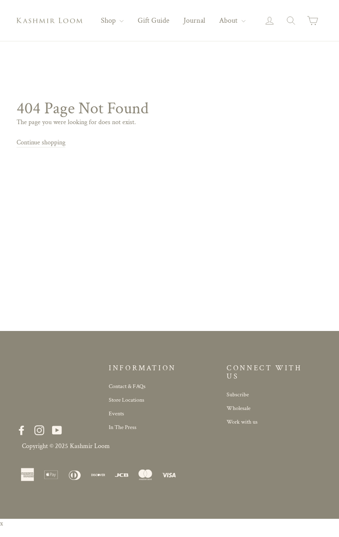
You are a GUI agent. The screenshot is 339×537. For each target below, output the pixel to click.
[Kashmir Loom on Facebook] (21, 430)
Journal (194, 20)
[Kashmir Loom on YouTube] (57, 430)
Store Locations (126, 400)
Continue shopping (41, 142)
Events (116, 413)
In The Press (122, 427)
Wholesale (239, 408)
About (229, 20)
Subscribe (238, 394)
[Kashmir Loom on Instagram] (39, 430)
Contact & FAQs (127, 386)
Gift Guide (154, 20)
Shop (109, 20)
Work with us (242, 422)
